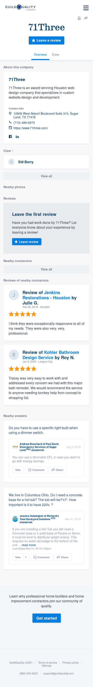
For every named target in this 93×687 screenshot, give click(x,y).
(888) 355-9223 (28, 673)
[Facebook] (10, 136)
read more (29, 545)
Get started (46, 618)
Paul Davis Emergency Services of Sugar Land (39, 447)
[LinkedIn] (17, 136)
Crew (55, 54)
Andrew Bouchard (31, 444)
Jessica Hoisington (31, 516)
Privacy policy (71, 662)
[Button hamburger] (86, 8)
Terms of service (47, 662)
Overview (40, 54)
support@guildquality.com (58, 673)
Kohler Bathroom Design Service (50, 354)
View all (46, 176)
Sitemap (46, 665)
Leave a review (49, 40)
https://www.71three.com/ (30, 128)
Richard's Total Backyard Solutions (39, 517)
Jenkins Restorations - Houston (46, 295)
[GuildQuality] (20, 8)
